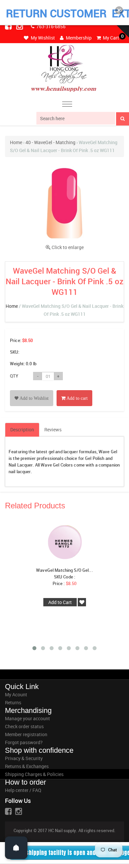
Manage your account (27, 718)
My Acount (16, 694)
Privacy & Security (24, 758)
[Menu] (67, 105)
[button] (119, 10)
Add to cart (76, 398)
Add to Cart (60, 602)
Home (16, 142)
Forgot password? (24, 742)
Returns (13, 702)
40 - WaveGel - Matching (50, 142)
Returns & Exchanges (27, 766)
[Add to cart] (74, 391)
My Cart (110, 38)
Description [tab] (22, 429)
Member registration (26, 734)
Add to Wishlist (34, 398)
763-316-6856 (50, 26)
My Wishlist (42, 38)
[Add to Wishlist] (31, 391)
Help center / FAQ (23, 790)
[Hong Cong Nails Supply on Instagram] (20, 26)
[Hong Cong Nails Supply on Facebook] (9, 26)
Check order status (24, 726)
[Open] (16, 847)
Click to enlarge (68, 247)
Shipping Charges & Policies (34, 774)
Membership (78, 38)
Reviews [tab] (53, 429)
